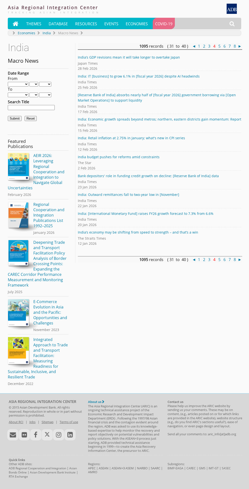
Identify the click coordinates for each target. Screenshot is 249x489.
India (47, 33)
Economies (137, 23)
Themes (33, 23)
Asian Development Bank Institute (53, 472)
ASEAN (103, 468)
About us (95, 402)
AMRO (92, 472)
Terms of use (69, 422)
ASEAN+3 (118, 468)
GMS (202, 468)
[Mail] (12, 434)
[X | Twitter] (47, 434)
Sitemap (47, 422)
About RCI (16, 422)
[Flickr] (24, 434)
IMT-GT (214, 468)
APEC (92, 468)
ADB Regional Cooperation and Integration (37, 468)
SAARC (155, 468)
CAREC (191, 468)
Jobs (32, 422)
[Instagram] (58, 434)
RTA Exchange (18, 476)
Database (58, 23)
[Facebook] (35, 434)
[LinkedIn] (70, 434)
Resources (86, 23)
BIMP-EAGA (175, 468)
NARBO (142, 468)
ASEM (129, 468)
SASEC (226, 468)
